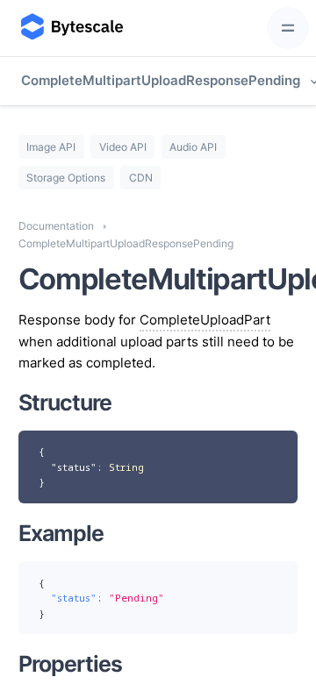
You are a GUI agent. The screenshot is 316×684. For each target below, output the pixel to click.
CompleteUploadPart (205, 319)
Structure (64, 402)
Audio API (193, 146)
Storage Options (65, 177)
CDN (141, 177)
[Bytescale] (70, 28)
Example (61, 533)
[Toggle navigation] (288, 28)
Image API (50, 146)
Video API (123, 146)
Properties (70, 664)
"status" (74, 467)
